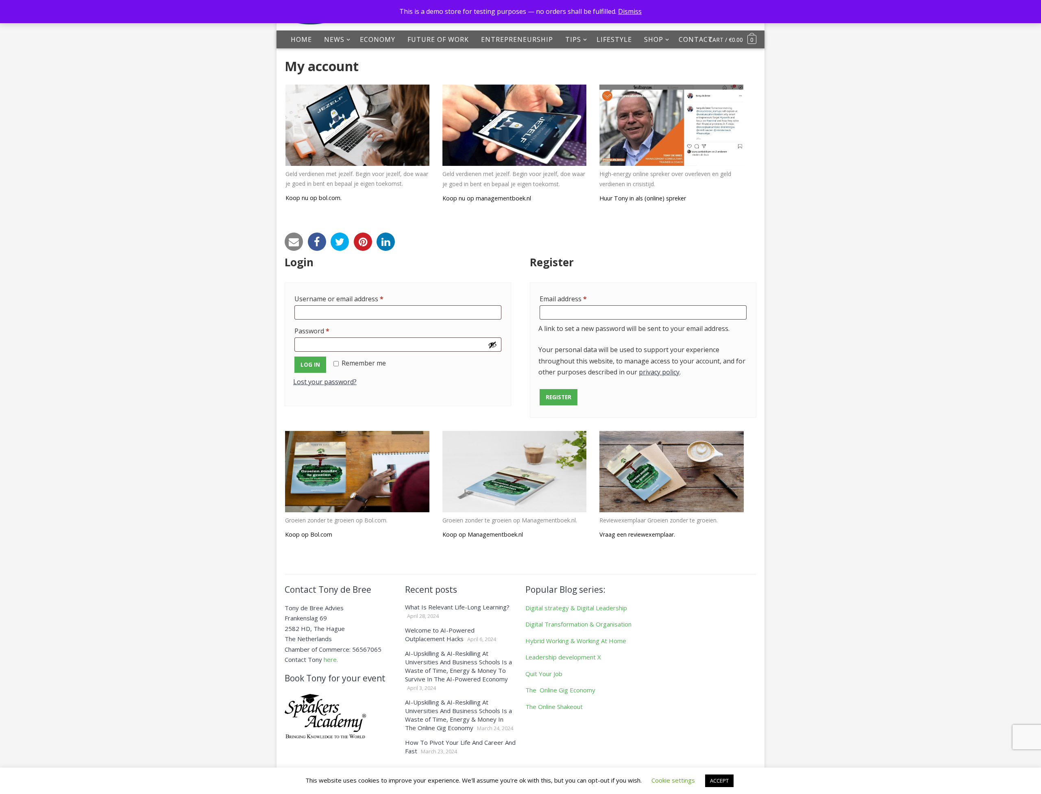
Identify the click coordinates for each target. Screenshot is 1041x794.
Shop (653, 39)
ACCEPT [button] (719, 780)
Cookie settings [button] (673, 780)
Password (325, 330)
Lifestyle (614, 39)
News (334, 39)
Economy (377, 39)
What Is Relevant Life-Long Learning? (457, 607)
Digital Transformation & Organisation (578, 624)
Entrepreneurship (517, 39)
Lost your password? (325, 381)
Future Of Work (438, 39)
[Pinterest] (363, 242)
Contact (696, 39)
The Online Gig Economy (560, 690)
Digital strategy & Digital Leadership (576, 608)
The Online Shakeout (554, 707)
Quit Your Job (543, 674)
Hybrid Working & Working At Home (575, 641)
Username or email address (352, 298)
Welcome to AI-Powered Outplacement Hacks (440, 634)
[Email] (294, 242)
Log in (310, 364)
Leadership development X (563, 657)
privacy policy (659, 372)
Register (558, 397)
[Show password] (492, 345)
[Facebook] (317, 242)
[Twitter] (340, 242)
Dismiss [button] (630, 11)
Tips (573, 39)
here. (331, 659)
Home (301, 39)
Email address (577, 298)
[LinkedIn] (386, 242)
